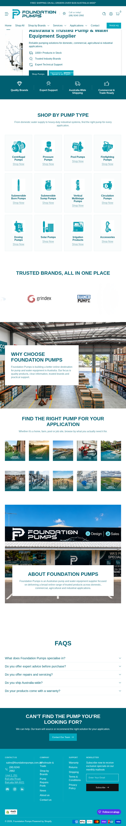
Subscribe (100, 787)
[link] (72, 14)
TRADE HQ (114, 26)
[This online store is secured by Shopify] (11, 812)
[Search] (104, 13)
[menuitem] (47, 764)
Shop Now (18, 164)
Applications (76, 25)
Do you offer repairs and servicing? (29, 674)
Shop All (19, 25)
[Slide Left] (27, 3)
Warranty (74, 762)
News (43, 790)
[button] (104, 13)
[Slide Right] (98, 3)
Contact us (45, 800)
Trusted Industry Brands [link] (48, 58)
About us (44, 795)
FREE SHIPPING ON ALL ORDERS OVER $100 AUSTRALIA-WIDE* (63, 3)
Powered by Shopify (42, 821)
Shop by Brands (37, 25)
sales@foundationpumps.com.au (24, 762)
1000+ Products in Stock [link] (48, 53)
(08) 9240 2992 (14, 769)
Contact (95, 25)
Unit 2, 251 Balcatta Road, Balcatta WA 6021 (14, 779)
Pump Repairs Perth (44, 782)
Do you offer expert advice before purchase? (35, 666)
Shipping (74, 772)
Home (8, 25)
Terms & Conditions (75, 778)
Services (58, 25)
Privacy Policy (73, 787)
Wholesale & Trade (47, 764)
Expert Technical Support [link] (48, 64)
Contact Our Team (61, 737)
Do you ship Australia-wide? (24, 682)
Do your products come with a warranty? (32, 691)
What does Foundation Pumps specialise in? (35, 658)
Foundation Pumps (22, 821)
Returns (73, 767)
